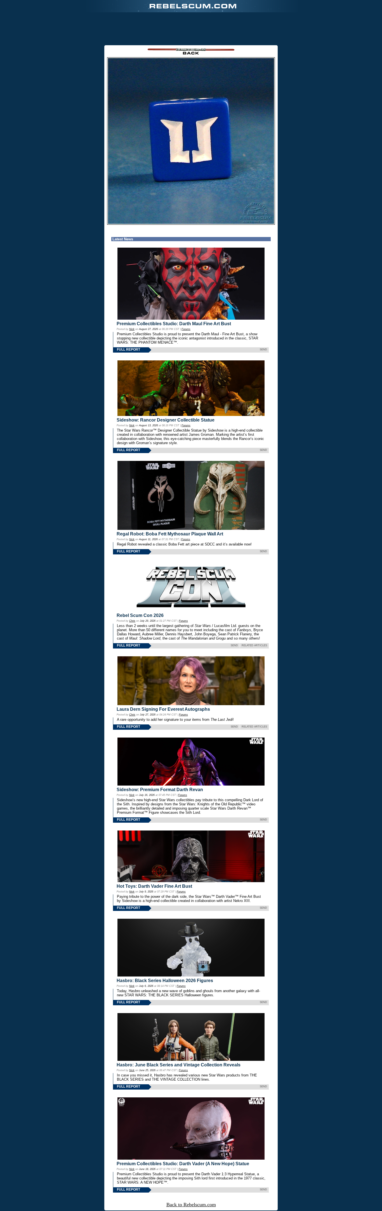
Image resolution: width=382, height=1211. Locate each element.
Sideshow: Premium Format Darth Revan (160, 789)
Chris (132, 620)
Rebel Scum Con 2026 (140, 615)
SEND (263, 349)
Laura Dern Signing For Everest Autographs (163, 709)
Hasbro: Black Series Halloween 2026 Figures (165, 980)
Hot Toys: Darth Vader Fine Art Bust (154, 886)
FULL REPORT (128, 349)
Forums (185, 329)
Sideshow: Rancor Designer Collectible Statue (165, 420)
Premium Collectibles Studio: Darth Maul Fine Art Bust (174, 323)
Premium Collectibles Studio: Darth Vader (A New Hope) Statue (183, 1163)
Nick (132, 329)
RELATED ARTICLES (254, 645)
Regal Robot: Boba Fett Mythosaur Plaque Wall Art (170, 534)
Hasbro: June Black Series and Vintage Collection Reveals (178, 1064)
